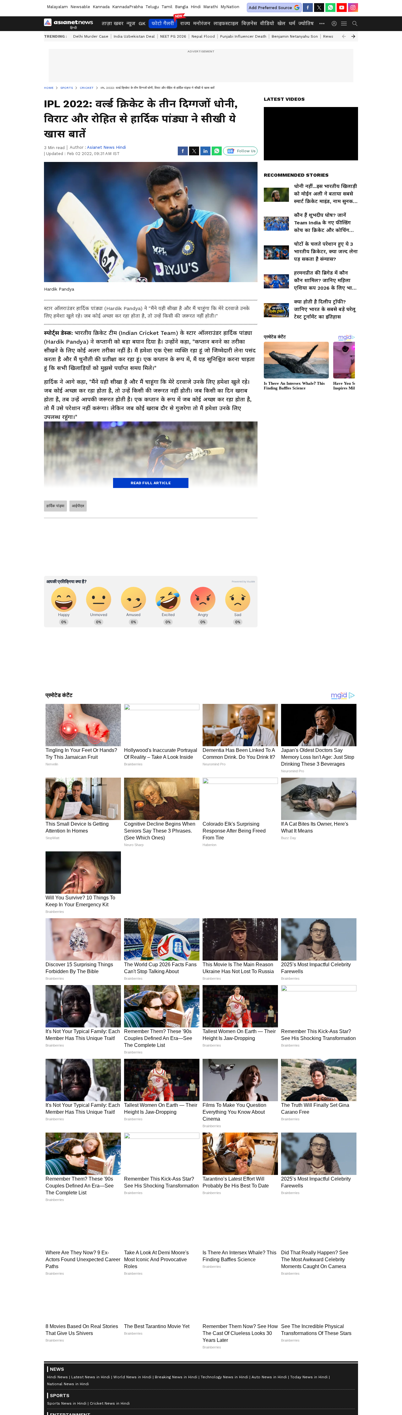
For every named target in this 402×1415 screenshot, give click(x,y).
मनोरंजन (201, 23)
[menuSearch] (354, 23)
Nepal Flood (203, 36)
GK (142, 23)
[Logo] (70, 23)
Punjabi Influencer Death (243, 36)
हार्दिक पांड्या (55, 506)
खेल (281, 23)
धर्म (292, 23)
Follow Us (246, 151)
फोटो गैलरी (163, 23)
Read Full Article (151, 483)
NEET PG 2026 (173, 36)
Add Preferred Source (270, 7)
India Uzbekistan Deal (134, 36)
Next (353, 36)
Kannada (101, 6)
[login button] (336, 23)
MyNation (229, 6)
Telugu (152, 6)
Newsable (80, 6)
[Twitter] (319, 7)
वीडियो (267, 23)
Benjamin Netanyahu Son (295, 36)
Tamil (166, 6)
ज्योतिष (306, 23)
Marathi (210, 6)
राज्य (185, 23)
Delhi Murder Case (90, 36)
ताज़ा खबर (112, 23)
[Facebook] (308, 7)
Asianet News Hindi (106, 147)
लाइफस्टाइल (226, 23)
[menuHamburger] (344, 23)
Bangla (181, 6)
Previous (344, 36)
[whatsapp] (330, 7)
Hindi (196, 6)
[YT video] (342, 7)
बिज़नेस (249, 23)
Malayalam (57, 6)
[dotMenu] (322, 23)
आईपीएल (78, 506)
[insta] (353, 7)
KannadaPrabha (127, 6)
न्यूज (131, 23)
